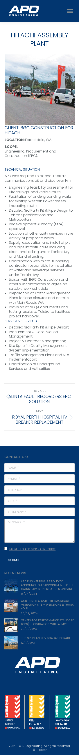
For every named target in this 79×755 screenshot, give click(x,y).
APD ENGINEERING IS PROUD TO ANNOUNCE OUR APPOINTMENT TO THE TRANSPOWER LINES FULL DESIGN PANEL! (48, 585)
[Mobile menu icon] (70, 11)
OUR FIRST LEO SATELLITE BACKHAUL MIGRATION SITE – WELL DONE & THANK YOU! (47, 604)
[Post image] (11, 586)
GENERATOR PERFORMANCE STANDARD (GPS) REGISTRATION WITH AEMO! (47, 622)
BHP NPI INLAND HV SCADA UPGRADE (46, 638)
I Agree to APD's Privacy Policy (32, 549)
